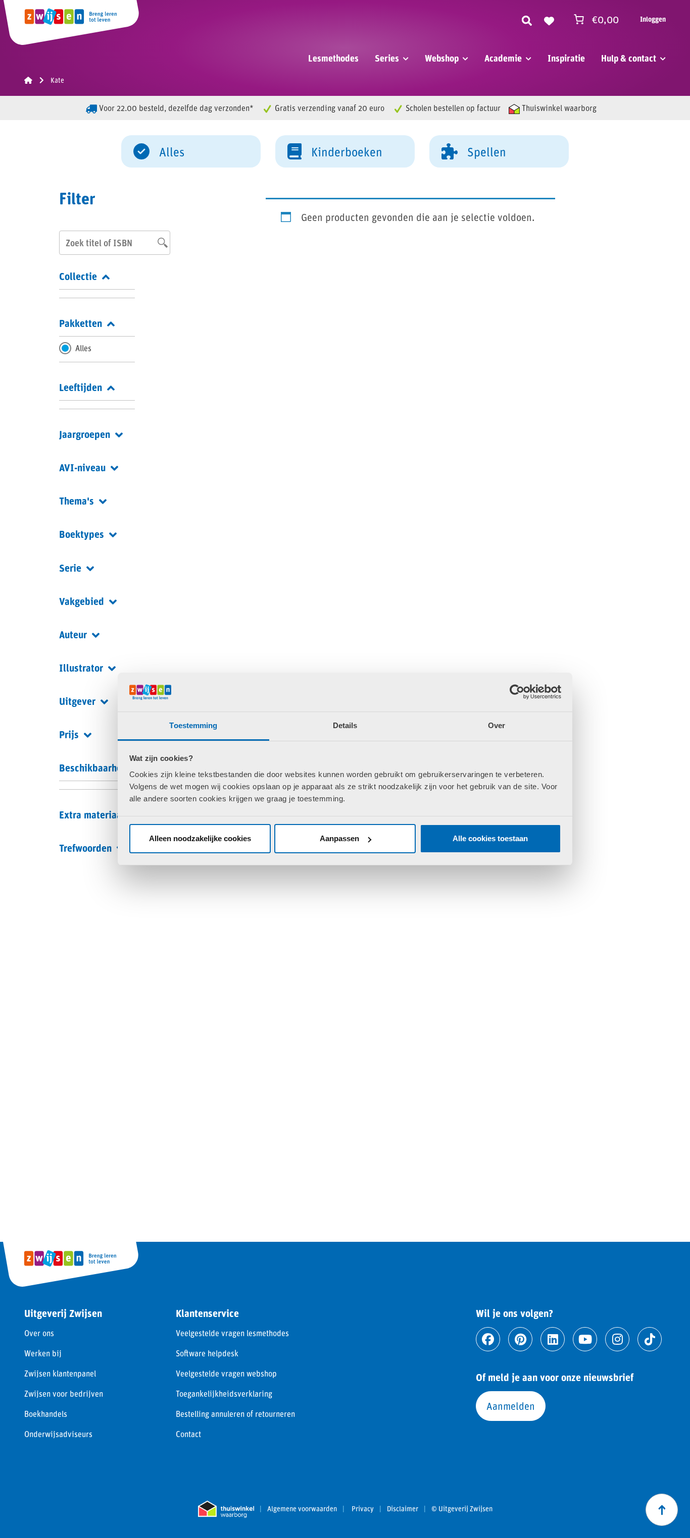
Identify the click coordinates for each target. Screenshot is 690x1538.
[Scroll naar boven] (662, 1510)
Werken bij (43, 1353)
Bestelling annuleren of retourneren (235, 1413)
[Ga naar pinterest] (520, 1339)
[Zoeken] (527, 19)
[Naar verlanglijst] (549, 19)
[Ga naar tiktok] (649, 1339)
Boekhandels (45, 1413)
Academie (503, 58)
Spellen (486, 151)
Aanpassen (339, 838)
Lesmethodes (333, 58)
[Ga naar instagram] (617, 1339)
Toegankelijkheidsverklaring (224, 1393)
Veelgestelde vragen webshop (226, 1373)
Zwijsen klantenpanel (60, 1373)
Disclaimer (402, 1508)
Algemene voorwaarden (302, 1508)
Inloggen (653, 19)
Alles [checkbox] (83, 348)
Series (387, 58)
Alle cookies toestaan (490, 838)
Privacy (363, 1508)
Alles (171, 151)
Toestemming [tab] (193, 725)
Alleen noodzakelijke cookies (200, 838)
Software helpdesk (207, 1353)
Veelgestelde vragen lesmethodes (232, 1333)
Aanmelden (510, 1405)
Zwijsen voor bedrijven (63, 1393)
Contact (188, 1434)
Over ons (39, 1333)
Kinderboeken (346, 151)
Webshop (442, 58)
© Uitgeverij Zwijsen (461, 1508)
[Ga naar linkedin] (552, 1339)
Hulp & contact (628, 58)
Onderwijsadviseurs (58, 1434)
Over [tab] (496, 725)
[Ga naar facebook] (488, 1339)
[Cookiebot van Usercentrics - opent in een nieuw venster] (517, 691)
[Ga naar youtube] (585, 1339)
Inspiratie (566, 58)
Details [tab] (345, 725)
